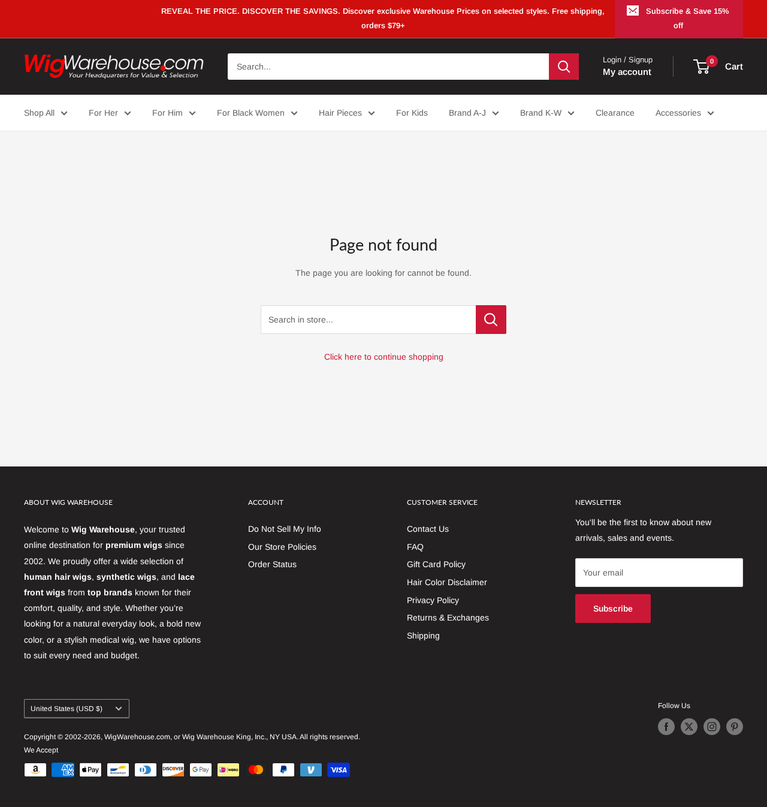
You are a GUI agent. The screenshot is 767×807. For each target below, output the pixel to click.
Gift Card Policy (436, 564)
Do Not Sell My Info (284, 529)
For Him (167, 113)
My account (627, 72)
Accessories (678, 113)
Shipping (423, 635)
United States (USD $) (66, 708)
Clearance (615, 113)
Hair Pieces (340, 113)
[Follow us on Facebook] (666, 726)
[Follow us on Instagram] (711, 726)
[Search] (564, 66)
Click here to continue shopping (383, 357)
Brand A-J (467, 113)
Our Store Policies (282, 547)
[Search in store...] (491, 319)
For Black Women (251, 113)
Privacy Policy (433, 600)
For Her (103, 113)
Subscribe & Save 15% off (687, 18)
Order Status (272, 564)
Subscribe (613, 608)
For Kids (412, 113)
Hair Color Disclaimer (447, 582)
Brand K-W (540, 113)
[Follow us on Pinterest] (734, 726)
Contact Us (428, 529)
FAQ (415, 547)
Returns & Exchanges (448, 617)
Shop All (39, 113)
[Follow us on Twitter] (689, 726)
